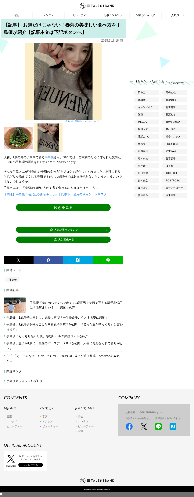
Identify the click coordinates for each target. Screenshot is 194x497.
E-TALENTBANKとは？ (151, 412)
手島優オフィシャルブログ (24, 381)
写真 (80, 431)
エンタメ (48, 15)
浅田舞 (142, 99)
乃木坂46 (171, 151)
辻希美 (142, 143)
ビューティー (81, 15)
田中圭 (142, 92)
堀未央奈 (171, 195)
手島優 (49, 157)
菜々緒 (142, 165)
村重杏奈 (171, 107)
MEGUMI (143, 121)
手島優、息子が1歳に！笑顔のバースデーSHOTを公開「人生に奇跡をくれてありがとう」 (64, 346)
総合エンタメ (173, 136)
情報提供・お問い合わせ (167, 418)
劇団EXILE (172, 173)
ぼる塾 (169, 165)
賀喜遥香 (171, 158)
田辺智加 (143, 173)
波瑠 (140, 114)
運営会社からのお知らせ (138, 418)
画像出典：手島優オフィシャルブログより (83, 121)
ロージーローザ (174, 187)
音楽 (16, 15)
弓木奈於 (143, 158)
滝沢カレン (144, 136)
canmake (171, 99)
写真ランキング (145, 15)
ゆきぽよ (143, 187)
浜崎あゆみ (172, 143)
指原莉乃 (143, 195)
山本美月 (143, 151)
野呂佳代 (171, 129)
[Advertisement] (158, 45)
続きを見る (63, 207)
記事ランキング (113, 15)
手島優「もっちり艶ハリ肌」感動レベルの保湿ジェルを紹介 (47, 336)
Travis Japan (173, 121)
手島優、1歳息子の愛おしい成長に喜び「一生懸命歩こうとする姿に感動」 (57, 317)
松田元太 (143, 129)
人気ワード (178, 15)
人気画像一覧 (66, 239)
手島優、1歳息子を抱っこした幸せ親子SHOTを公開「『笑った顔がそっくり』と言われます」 (64, 327)
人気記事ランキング (66, 229)
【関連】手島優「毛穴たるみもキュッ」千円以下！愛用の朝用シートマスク (55, 194)
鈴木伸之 (143, 180)
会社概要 (130, 412)
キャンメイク (145, 107)
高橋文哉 (171, 92)
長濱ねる (171, 114)
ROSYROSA (173, 180)
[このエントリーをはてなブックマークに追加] (78, 260)
